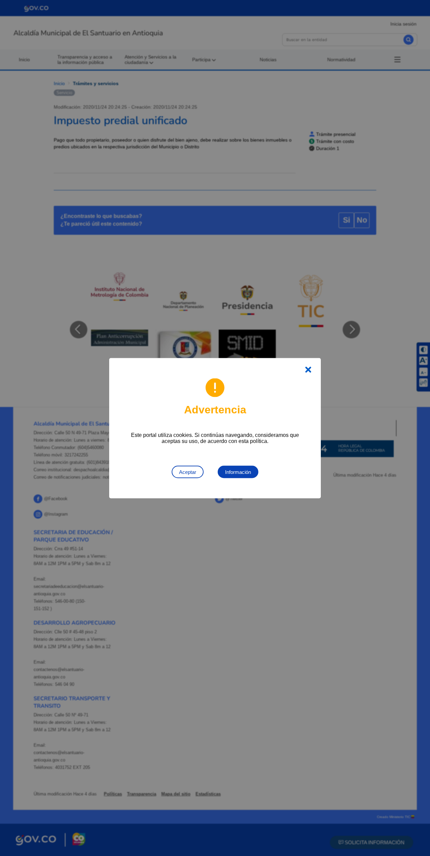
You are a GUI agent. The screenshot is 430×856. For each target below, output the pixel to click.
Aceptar (187, 472)
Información (238, 472)
